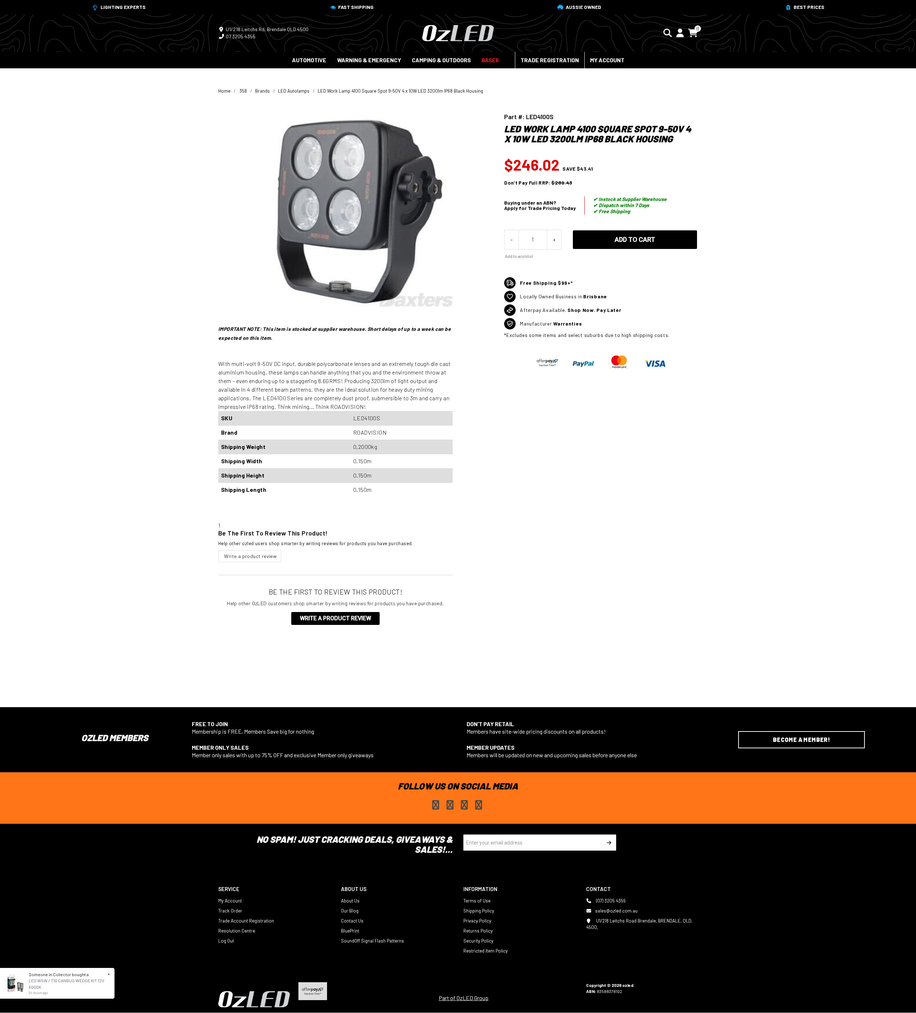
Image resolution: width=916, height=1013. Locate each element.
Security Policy (478, 941)
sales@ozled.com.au (616, 911)
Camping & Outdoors (441, 60)
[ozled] (458, 32)
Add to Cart (635, 239)
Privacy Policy (477, 921)
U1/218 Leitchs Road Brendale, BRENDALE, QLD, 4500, (639, 924)
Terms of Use (477, 901)
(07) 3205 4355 (610, 901)
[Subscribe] (608, 843)
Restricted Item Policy (485, 951)
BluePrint (350, 931)
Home (224, 91)
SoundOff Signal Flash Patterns (372, 941)
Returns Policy (478, 931)
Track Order (230, 911)
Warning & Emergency (369, 60)
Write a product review (250, 556)
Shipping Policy (478, 911)
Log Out (226, 941)
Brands (262, 91)
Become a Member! (801, 739)
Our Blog (350, 911)
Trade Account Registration (246, 921)
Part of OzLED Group (463, 997)
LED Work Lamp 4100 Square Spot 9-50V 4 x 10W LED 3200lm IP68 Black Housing (400, 91)
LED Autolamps (294, 91)
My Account (607, 60)
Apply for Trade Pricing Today (540, 208)
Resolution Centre (236, 931)
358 (243, 91)
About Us (350, 901)
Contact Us (352, 921)
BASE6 (490, 60)
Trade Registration (550, 60)
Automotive (309, 60)
